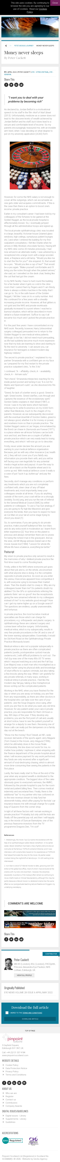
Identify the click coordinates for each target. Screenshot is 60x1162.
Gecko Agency (40, 1159)
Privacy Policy (12, 1071)
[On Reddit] (21, 85)
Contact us (11, 1099)
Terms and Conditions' (32, 1013)
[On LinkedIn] (16, 85)
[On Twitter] (11, 85)
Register (10, 1096)
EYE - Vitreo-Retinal (40, 72)
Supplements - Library (16, 1119)
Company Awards (14, 1106)
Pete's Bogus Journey (23, 46)
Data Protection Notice (16, 1068)
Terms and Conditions (16, 1074)
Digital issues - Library (16, 1115)
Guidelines (10, 1122)
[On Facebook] (6, 85)
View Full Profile (24, 975)
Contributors (11, 1103)
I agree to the (26, 1013)
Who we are (11, 1093)
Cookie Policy (12, 1065)
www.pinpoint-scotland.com (15, 1055)
